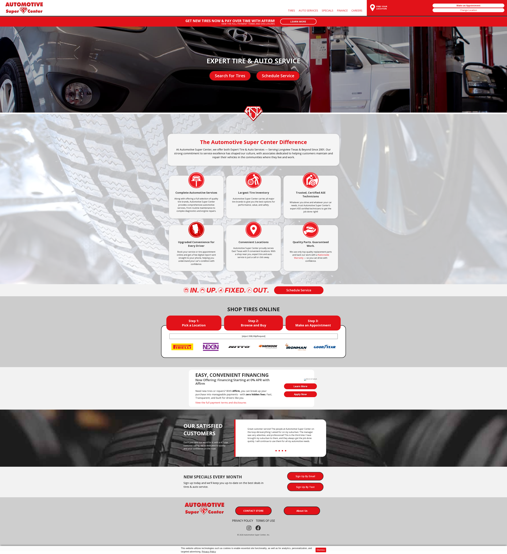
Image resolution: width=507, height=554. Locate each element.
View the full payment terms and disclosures (248, 23)
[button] (298, 21)
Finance (342, 10)
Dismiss (321, 550)
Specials (327, 10)
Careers (356, 10)
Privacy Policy (209, 551)
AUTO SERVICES (308, 10)
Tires (291, 10)
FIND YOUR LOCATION (382, 7)
